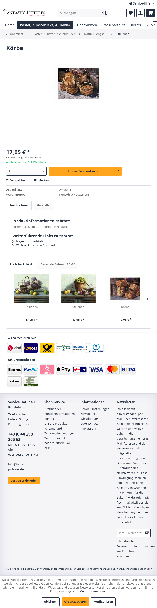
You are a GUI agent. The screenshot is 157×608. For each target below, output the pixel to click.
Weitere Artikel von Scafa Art (35, 245)
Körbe (125, 307)
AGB (47, 448)
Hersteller (44, 205)
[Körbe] (125, 288)
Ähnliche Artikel (20, 264)
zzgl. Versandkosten (30, 157)
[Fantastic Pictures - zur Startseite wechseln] (23, 14)
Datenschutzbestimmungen (136, 546)
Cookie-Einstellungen (95, 409)
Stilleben (32, 307)
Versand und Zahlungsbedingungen (59, 431)
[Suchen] (104, 13)
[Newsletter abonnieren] (147, 533)
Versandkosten (67, 569)
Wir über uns (90, 419)
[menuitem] (83, 13)
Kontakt (49, 419)
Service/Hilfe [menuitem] (141, 3)
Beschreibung (18, 205)
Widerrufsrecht (54, 438)
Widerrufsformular (57, 443)
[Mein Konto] (140, 13)
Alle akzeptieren (75, 601)
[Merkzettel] (130, 13)
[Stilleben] (31, 288)
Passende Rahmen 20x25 (57, 264)
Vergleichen (18, 180)
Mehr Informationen (93, 591)
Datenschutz (89, 423)
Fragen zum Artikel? (29, 241)
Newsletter (88, 414)
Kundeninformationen (59, 414)
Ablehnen (50, 601)
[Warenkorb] (150, 13)
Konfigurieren (103, 601)
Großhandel (52, 409)
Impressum (88, 428)
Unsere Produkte (55, 423)
